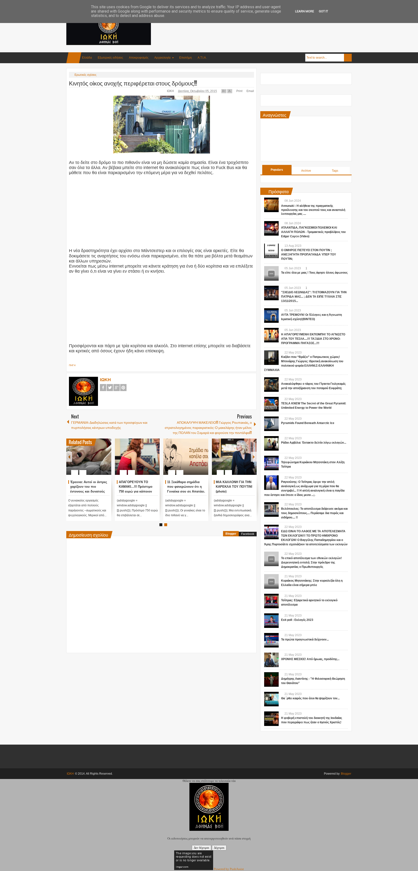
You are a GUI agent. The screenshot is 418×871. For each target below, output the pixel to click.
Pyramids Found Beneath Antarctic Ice (307, 423)
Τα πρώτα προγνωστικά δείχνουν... (305, 639)
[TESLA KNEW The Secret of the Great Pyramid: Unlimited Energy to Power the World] (271, 404)
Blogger (230, 533)
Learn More (304, 11)
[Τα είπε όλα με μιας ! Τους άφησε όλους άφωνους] (271, 273)
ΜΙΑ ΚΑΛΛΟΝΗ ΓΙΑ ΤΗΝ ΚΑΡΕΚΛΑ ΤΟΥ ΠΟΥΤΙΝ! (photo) (234, 486)
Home (73, 57)
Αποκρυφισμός (139, 57)
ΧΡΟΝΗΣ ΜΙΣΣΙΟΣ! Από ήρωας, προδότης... (310, 659)
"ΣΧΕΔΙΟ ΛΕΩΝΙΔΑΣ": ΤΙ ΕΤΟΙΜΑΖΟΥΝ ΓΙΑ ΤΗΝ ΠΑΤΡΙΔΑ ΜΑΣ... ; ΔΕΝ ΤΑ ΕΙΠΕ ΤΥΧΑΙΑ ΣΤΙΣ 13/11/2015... (314, 297)
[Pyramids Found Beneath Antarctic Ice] (271, 423)
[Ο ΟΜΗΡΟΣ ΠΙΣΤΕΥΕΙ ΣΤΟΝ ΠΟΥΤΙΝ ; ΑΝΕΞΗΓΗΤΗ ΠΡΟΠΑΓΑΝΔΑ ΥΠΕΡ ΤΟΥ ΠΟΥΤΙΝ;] (271, 251)
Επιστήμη (185, 57)
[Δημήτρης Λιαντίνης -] (271, 679)
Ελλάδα (87, 57)
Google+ (116, 387)
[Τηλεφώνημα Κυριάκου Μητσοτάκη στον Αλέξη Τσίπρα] (271, 463)
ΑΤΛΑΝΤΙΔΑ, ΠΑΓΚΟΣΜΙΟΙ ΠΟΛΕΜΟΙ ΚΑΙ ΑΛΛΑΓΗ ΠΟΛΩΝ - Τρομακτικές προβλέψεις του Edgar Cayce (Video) (313, 232)
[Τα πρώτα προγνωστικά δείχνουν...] (271, 640)
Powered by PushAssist (229, 869)
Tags (335, 170)
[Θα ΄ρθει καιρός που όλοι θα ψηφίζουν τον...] (271, 699)
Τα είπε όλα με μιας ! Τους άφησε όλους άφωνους (314, 272)
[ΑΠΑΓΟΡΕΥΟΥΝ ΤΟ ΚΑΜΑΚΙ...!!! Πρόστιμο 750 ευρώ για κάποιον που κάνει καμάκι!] (137, 457)
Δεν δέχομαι (201, 847)
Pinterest (123, 387)
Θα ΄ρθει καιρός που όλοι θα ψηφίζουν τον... (310, 698)
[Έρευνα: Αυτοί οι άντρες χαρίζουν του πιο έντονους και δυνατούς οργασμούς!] (88, 457)
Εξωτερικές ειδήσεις (110, 57)
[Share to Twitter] (99, 461)
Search (348, 58)
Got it (323, 11)
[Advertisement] (264, 24)
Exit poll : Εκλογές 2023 (297, 620)
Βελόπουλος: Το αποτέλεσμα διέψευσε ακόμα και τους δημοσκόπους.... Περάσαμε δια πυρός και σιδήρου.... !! (314, 513)
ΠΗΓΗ (72, 365)
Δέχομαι (219, 847)
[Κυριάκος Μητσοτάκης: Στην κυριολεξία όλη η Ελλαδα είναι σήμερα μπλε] (271, 581)
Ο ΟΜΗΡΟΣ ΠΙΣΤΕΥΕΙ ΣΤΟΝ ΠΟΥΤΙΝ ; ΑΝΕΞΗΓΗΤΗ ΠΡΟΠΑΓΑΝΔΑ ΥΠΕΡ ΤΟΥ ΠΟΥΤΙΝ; (308, 254)
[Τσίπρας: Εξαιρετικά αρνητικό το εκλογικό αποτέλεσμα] (271, 601)
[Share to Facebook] (93, 461)
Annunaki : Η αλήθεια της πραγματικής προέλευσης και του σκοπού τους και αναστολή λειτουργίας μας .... (313, 210)
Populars (277, 169)
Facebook (103, 387)
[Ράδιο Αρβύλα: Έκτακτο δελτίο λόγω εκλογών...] (271, 443)
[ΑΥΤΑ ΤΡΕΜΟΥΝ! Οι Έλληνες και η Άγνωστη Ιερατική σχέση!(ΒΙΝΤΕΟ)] (271, 315)
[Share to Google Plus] (106, 461)
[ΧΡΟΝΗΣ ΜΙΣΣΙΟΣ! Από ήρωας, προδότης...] (271, 660)
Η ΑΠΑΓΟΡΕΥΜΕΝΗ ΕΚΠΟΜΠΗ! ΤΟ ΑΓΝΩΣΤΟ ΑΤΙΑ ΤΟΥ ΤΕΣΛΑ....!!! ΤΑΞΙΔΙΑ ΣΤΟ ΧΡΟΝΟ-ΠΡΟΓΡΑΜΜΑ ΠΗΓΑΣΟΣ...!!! (313, 339)
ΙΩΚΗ (171, 91)
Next (254, 457)
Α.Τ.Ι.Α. (202, 57)
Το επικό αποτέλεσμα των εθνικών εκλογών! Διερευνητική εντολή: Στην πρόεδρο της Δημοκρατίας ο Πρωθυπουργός (311, 562)
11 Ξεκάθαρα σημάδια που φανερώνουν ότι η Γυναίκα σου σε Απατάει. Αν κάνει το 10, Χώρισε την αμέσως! (186, 491)
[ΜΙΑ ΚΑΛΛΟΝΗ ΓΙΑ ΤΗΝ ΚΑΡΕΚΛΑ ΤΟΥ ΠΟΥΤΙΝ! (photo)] (234, 457)
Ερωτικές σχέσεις (86, 75)
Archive (306, 170)
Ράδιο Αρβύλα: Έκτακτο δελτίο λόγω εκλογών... (313, 442)
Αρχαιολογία (162, 57)
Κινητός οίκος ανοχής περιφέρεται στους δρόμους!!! (133, 82)
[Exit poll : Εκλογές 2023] (271, 620)
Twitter (110, 387)
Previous (69, 457)
